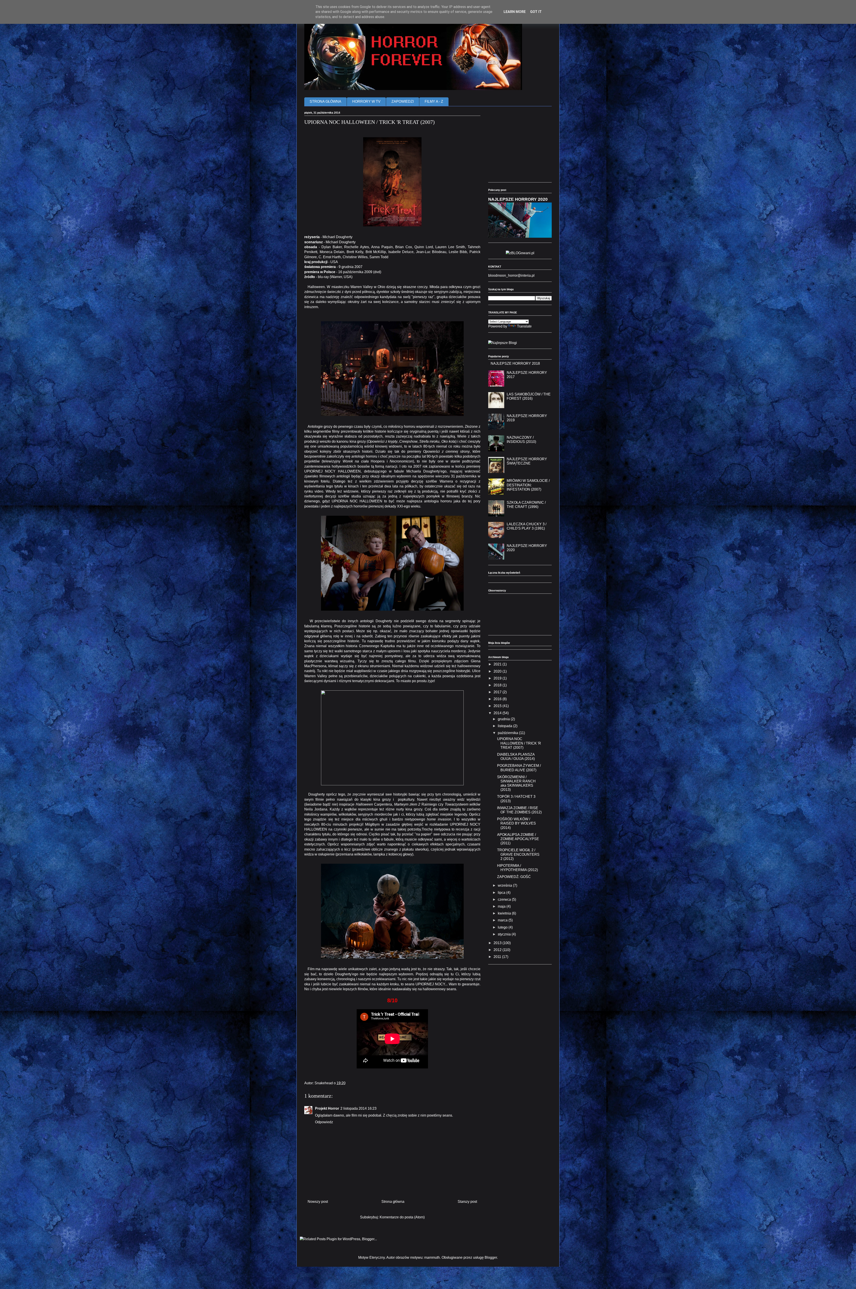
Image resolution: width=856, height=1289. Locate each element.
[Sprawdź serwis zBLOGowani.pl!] (520, 253)
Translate (524, 326)
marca (503, 920)
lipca (502, 892)
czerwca (505, 899)
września (505, 885)
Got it (536, 12)
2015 (498, 706)
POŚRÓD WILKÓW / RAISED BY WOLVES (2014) (516, 823)
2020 (498, 671)
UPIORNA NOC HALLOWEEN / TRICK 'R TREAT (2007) (519, 743)
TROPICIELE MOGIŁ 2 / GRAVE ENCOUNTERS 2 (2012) (518, 854)
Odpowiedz (324, 1122)
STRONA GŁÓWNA (325, 101)
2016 (498, 699)
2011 (498, 957)
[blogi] (502, 343)
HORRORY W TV (366, 101)
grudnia (504, 719)
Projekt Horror (327, 1108)
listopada (505, 726)
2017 (498, 692)
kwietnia (505, 913)
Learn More (515, 12)
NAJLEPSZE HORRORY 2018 (515, 363)
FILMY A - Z (434, 101)
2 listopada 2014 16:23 (358, 1108)
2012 (498, 950)
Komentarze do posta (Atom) (402, 1217)
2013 (498, 943)
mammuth (432, 1257)
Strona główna (392, 1201)
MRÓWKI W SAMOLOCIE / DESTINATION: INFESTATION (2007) (528, 485)
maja (502, 906)
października (508, 733)
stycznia (505, 934)
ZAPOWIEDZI (402, 101)
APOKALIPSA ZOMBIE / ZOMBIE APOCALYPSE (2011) (518, 839)
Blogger (491, 1257)
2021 (498, 664)
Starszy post (467, 1201)
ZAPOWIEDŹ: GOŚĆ (514, 877)
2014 (498, 713)
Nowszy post (318, 1201)
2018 (498, 685)
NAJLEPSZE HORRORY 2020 (518, 199)
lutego (503, 927)
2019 (498, 678)
